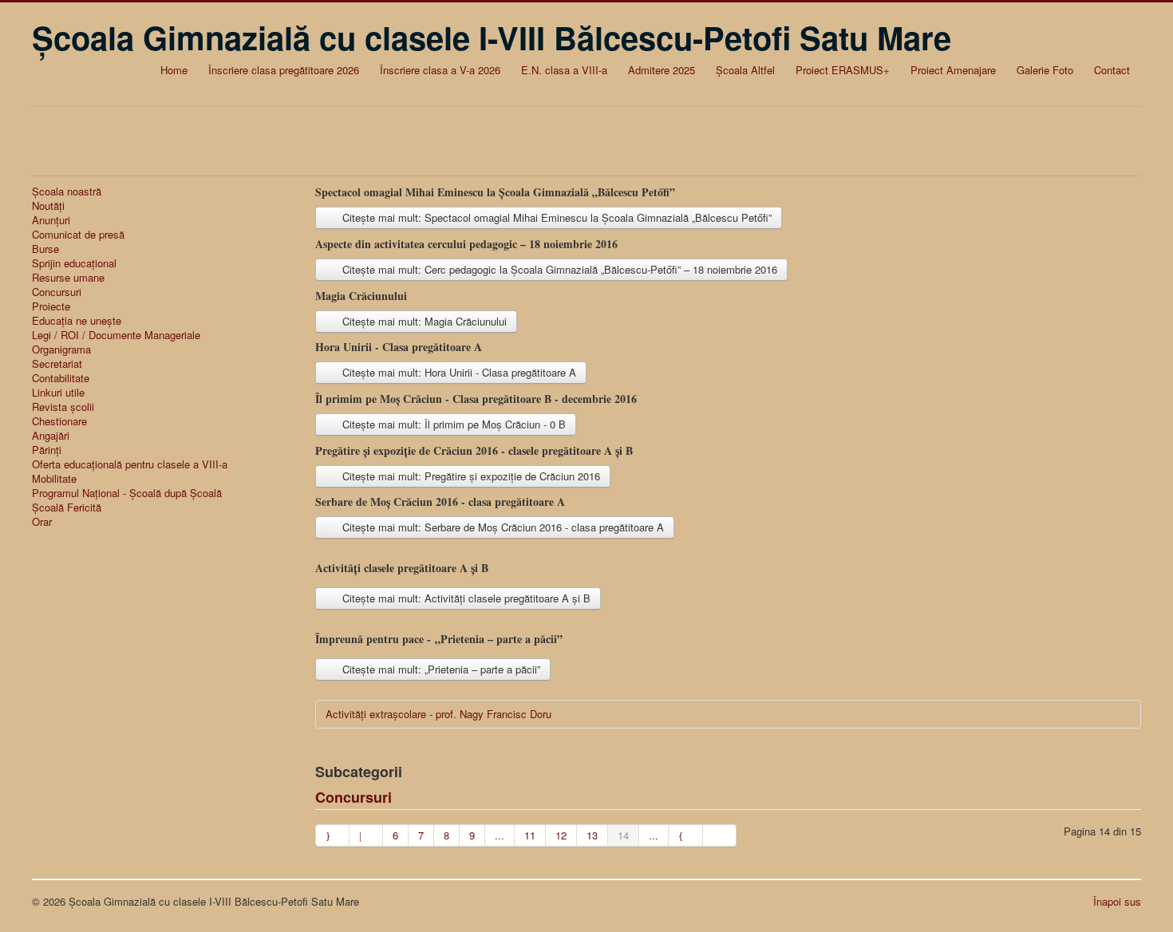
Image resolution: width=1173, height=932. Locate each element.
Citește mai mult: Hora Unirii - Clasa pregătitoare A (457, 372)
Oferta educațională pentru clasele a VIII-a (129, 464)
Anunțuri (51, 220)
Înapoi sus (1117, 901)
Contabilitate (60, 378)
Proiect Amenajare (953, 69)
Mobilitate (54, 479)
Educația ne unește (76, 321)
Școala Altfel (745, 69)
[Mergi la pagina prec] (366, 835)
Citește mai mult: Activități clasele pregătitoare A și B (464, 598)
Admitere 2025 (661, 69)
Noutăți (48, 206)
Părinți (46, 450)
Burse (45, 249)
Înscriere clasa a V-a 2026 (440, 69)
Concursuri (56, 292)
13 (592, 835)
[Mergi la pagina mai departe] (685, 835)
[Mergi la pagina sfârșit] (720, 835)
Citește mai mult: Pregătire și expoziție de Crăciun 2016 (469, 476)
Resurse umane (68, 278)
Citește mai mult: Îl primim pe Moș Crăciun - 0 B (452, 424)
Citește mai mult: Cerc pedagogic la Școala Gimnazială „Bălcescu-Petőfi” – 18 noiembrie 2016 (558, 269)
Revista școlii (63, 407)
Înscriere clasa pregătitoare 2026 (283, 69)
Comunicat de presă (78, 234)
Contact (1112, 69)
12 (561, 835)
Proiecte (51, 306)
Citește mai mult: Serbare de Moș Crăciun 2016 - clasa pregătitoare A (501, 527)
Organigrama (61, 349)
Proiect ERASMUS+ (843, 69)
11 (529, 835)
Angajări (50, 435)
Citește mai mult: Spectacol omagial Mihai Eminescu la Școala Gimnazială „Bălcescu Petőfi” (555, 217)
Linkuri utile (58, 392)
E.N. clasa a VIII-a (564, 69)
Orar (42, 522)
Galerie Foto (1045, 69)
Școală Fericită (66, 507)
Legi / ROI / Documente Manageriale (116, 335)
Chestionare (59, 421)
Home (174, 69)
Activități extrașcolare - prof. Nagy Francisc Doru (438, 713)
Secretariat (57, 364)
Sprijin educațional (74, 263)
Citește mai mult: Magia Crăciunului (423, 321)
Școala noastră (66, 191)
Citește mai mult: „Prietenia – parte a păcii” (439, 669)
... (499, 835)
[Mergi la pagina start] (332, 835)
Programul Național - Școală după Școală (127, 493)
